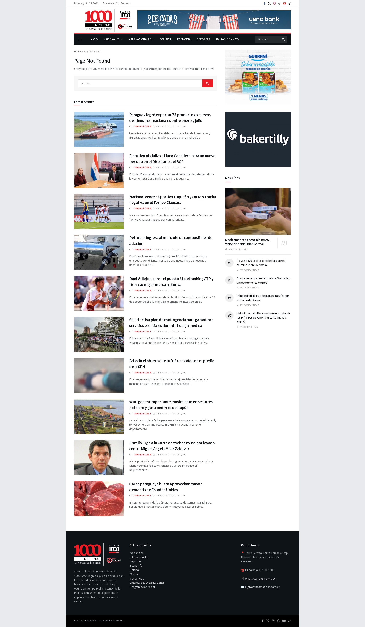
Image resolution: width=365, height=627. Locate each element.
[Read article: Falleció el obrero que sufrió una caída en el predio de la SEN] (99, 375)
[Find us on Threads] (279, 3)
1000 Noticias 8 (142, 126)
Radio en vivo (230, 39)
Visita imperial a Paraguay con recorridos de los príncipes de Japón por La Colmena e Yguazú (263, 317)
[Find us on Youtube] (284, 3)
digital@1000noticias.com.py (262, 587)
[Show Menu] (79, 39)
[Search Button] (283, 39)
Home (77, 51)
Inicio (94, 39)
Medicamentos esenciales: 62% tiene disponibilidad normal (247, 242)
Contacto (126, 3)
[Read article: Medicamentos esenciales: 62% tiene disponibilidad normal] (258, 211)
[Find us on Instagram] (274, 3)
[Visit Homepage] (103, 20)
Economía (183, 39)
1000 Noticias (90, 620)
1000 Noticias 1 (142, 249)
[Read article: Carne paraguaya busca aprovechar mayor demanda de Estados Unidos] (99, 498)
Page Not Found (92, 51)
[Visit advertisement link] (214, 19)
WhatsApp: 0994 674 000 (260, 578)
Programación (110, 3)
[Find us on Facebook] (264, 3)
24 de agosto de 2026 (167, 126)
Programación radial (142, 587)
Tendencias (137, 578)
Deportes (203, 39)
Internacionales (139, 39)
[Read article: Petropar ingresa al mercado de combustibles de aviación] (99, 252)
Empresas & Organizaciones (147, 582)
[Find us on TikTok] (290, 3)
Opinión (134, 574)
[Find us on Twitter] (269, 3)
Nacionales (111, 39)
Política (165, 39)
